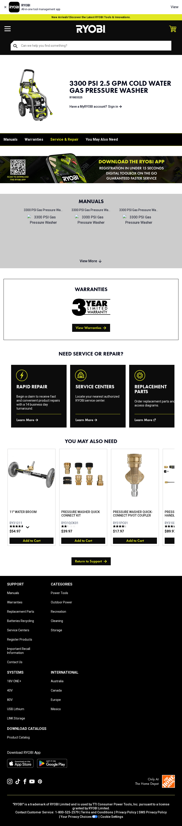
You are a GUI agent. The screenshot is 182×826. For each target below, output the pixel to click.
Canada (56, 690)
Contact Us (14, 662)
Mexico (56, 709)
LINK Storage (16, 718)
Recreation (58, 611)
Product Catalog (18, 737)
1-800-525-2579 (67, 812)
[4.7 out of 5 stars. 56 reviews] (17, 526)
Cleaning (57, 621)
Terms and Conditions (97, 812)
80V (10, 700)
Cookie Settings (111, 816)
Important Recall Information (18, 651)
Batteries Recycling (20, 621)
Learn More (25, 420)
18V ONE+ (14, 681)
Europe (56, 700)
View (174, 7)
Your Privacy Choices (76, 816)
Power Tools (59, 593)
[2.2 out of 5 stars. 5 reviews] (69, 526)
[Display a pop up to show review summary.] (28, 528)
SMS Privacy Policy (153, 812)
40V (10, 690)
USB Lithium (15, 709)
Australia (57, 681)
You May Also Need (102, 139)
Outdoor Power (61, 602)
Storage (56, 630)
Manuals (11, 139)
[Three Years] (91, 307)
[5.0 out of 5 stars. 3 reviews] (172, 526)
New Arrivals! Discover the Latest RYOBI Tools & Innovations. (91, 17)
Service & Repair (64, 139)
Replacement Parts (20, 611)
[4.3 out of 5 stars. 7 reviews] (120, 526)
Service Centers (18, 630)
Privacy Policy (126, 812)
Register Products (19, 639)
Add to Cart (31, 540)
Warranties (34, 139)
